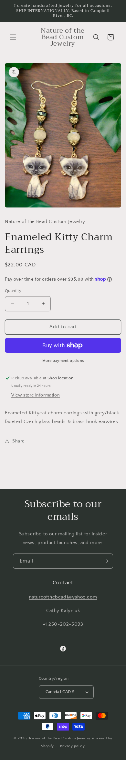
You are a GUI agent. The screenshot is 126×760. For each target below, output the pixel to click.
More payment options (63, 361)
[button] (13, 37)
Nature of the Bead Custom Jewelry (59, 738)
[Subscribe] (106, 561)
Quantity (13, 290)
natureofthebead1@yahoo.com (63, 597)
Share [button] (18, 441)
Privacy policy (72, 746)
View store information (35, 395)
